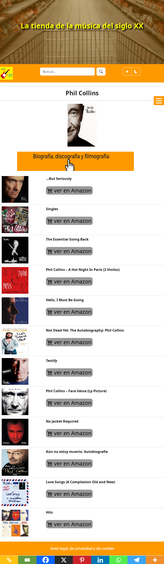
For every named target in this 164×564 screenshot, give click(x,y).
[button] (159, 100)
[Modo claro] (127, 72)
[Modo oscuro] (135, 72)
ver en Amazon (72, 190)
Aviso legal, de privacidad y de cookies (82, 548)
